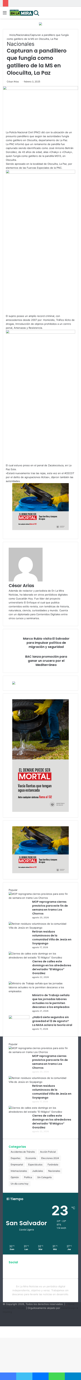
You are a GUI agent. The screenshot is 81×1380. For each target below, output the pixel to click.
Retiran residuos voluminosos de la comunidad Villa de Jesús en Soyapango (51, 937)
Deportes (15, 1158)
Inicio (12, 34)
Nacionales (22, 34)
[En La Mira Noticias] (24, 12)
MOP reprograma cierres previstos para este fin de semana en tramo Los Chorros (50, 907)
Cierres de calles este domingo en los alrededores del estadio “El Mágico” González (51, 967)
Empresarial (17, 1164)
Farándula (53, 1164)
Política (28, 1177)
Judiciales (37, 1170)
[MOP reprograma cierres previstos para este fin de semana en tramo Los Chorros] (39, 897)
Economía (31, 1158)
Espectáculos (35, 1164)
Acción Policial (48, 1151)
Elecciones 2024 (50, 1158)
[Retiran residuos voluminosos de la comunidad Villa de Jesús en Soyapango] (39, 927)
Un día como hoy (19, 1183)
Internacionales (19, 1170)
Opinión (15, 1177)
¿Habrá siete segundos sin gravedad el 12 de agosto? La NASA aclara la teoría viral (52, 1021)
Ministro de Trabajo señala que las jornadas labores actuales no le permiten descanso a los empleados (51, 1001)
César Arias (13, 81)
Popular (13, 889)
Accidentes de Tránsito (23, 1151)
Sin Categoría (44, 1177)
